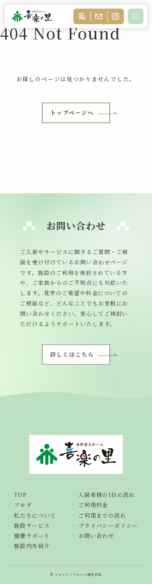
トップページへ (72, 112)
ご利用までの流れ (102, 515)
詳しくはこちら (72, 354)
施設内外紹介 (32, 546)
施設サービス (32, 525)
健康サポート (32, 535)
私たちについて (35, 515)
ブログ (23, 505)
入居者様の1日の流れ (106, 495)
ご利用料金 (93, 505)
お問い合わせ (96, 535)
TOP (20, 495)
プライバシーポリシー (108, 525)
